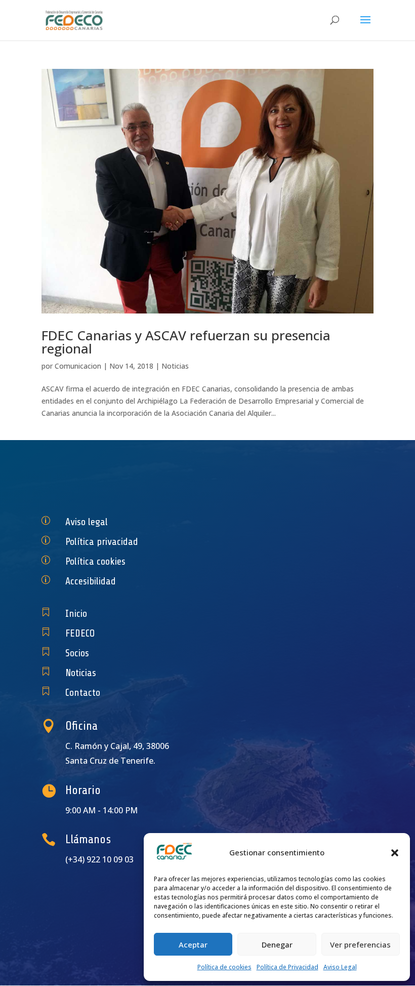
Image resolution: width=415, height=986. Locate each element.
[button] (395, 853)
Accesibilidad (90, 581)
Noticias (175, 366)
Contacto (82, 692)
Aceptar (193, 944)
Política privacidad (101, 541)
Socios (77, 653)
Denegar (277, 944)
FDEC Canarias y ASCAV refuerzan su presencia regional (186, 342)
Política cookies (95, 561)
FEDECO (80, 633)
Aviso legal (86, 522)
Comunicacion (78, 366)
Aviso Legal (340, 967)
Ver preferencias (360, 944)
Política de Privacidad (287, 967)
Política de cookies (224, 967)
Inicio (76, 613)
